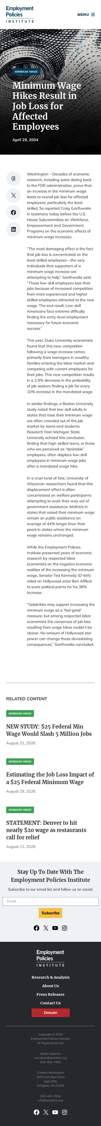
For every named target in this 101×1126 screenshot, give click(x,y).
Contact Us (50, 1003)
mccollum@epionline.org (50, 1058)
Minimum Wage (26, 71)
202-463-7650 (50, 1062)
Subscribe (51, 912)
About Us (50, 986)
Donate (50, 15)
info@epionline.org (50, 1100)
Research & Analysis (51, 977)
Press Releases (50, 994)
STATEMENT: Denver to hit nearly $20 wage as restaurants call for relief (46, 830)
